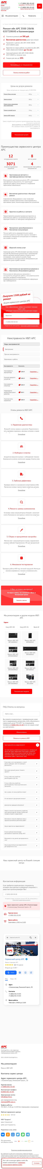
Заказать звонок (21, 600)
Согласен (37, 1163)
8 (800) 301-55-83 (7, 1092)
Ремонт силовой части (10, 110)
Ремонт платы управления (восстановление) (11, 104)
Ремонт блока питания (10, 94)
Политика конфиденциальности (21, 1150)
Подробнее (21, 434)
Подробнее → (34, 372)
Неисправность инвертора (8, 385)
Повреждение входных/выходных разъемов (10, 392)
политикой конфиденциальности (29, 325)
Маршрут (12, 972)
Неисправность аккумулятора (8, 371)
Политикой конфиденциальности (21, 900)
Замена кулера (8, 99)
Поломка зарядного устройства (9, 378)
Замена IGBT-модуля (9, 115)
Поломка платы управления (8, 399)
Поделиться (3, 1134)
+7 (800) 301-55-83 (27, 3)
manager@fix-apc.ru (8, 1102)
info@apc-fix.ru (6, 1097)
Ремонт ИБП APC (7, 1068)
